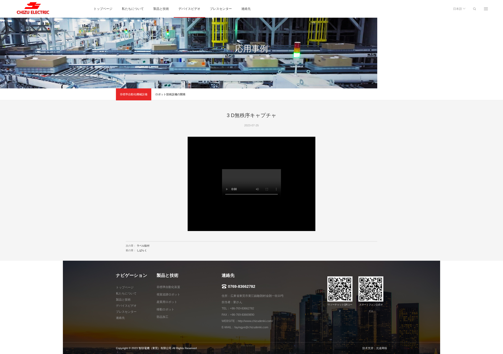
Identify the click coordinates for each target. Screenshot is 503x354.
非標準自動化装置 (168, 287)
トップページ (103, 8)
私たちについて (133, 8)
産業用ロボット (167, 302)
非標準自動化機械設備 (133, 94)
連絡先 (246, 8)
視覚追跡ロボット (168, 294)
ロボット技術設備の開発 (170, 94)
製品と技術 (161, 8)
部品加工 (162, 316)
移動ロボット (165, 309)
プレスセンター (221, 8)
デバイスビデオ (189, 8)
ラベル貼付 (143, 245)
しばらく (142, 250)
